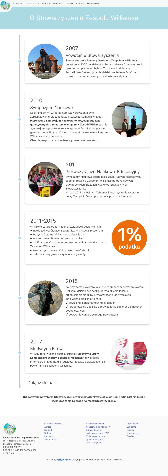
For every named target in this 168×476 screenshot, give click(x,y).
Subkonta (57, 3)
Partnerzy (49, 436)
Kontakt (48, 430)
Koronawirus (93, 3)
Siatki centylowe (94, 442)
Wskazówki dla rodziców (98, 426)
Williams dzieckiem (95, 423)
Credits (130, 436)
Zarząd (47, 426)
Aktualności (44, 3)
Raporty (80, 3)
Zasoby (69, 3)
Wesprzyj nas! (51, 439)
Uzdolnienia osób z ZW (97, 433)
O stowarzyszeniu (53, 423)
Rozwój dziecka (93, 430)
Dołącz (47, 433)
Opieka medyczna (94, 439)
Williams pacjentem (95, 436)
